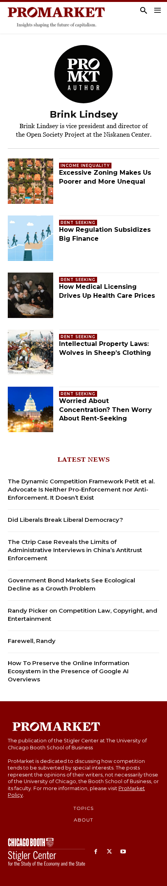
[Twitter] (109, 852)
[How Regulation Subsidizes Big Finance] (30, 238)
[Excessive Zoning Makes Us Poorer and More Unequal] (30, 181)
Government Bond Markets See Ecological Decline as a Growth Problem (71, 584)
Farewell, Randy (32, 641)
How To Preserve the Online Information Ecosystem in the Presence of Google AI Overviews (68, 671)
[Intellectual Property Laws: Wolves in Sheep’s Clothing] (30, 352)
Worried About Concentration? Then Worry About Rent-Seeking (105, 409)
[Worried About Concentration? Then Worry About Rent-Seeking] (30, 409)
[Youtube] (123, 852)
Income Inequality (85, 165)
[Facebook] (96, 852)
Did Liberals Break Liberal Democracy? (65, 519)
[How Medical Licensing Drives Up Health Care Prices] (30, 295)
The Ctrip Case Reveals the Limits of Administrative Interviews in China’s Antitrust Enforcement (75, 550)
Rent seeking (78, 222)
